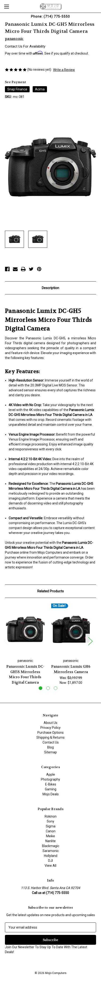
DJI (50, 861)
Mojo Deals (51, 794)
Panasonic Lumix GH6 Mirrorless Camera (71, 669)
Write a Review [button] (64, 70)
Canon (50, 831)
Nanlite (50, 841)
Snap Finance (17, 89)
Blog (50, 747)
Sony (50, 821)
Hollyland (50, 856)
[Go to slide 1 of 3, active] (40, 688)
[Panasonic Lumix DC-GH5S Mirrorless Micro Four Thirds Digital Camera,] (25, 629)
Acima (40, 89)
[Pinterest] (39, 269)
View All (50, 865)
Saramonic (51, 851)
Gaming (50, 789)
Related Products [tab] (50, 591)
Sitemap (50, 752)
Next (90, 641)
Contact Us (51, 742)
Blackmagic (50, 846)
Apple (50, 774)
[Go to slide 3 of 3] (55, 688)
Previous (6, 641)
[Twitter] (31, 269)
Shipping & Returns (50, 737)
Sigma (50, 826)
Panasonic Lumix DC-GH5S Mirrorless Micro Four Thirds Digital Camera (25, 674)
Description (50, 288)
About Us (50, 723)
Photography (50, 779)
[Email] (15, 269)
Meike (50, 836)
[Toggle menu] (6, 6)
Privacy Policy (50, 727)
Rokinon (51, 816)
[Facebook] (7, 269)
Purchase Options (50, 732)
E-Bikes (50, 784)
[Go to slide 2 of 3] (48, 688)
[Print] (23, 269)
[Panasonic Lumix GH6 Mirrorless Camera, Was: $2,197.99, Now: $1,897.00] (70, 629)
